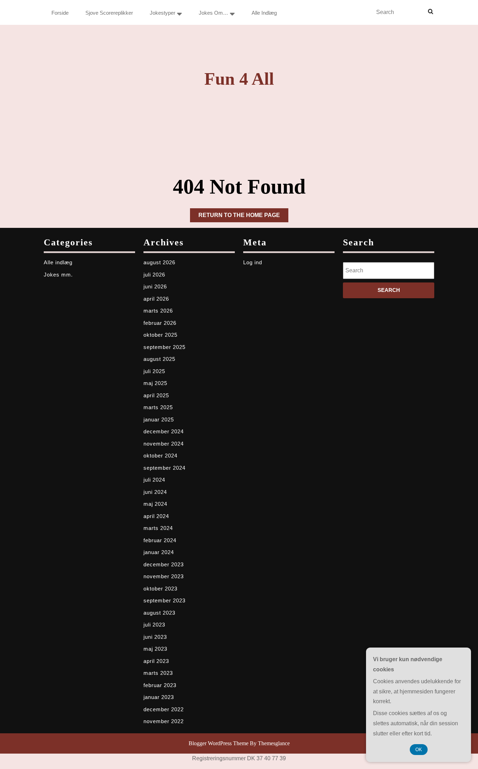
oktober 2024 (160, 456)
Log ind (252, 262)
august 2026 (159, 262)
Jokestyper (162, 13)
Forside (60, 13)
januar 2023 (158, 697)
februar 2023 (159, 685)
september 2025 (164, 347)
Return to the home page (243, 217)
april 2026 (156, 299)
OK (418, 749)
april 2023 (156, 661)
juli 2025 (154, 371)
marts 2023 (158, 673)
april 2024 (156, 516)
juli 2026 (154, 275)
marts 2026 (158, 311)
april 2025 (156, 395)
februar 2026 (159, 323)
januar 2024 (158, 552)
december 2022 (163, 709)
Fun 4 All (239, 79)
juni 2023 (155, 637)
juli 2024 (154, 480)
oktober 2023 (160, 589)
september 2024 (164, 468)
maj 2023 (155, 649)
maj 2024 (155, 504)
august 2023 (159, 613)
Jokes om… (213, 13)
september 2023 (164, 600)
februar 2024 (159, 540)
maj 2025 (155, 383)
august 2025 (159, 359)
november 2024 (163, 444)
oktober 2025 (160, 335)
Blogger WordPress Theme (218, 743)
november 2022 (163, 721)
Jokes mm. (58, 275)
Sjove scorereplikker (109, 13)
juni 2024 (155, 492)
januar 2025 (158, 419)
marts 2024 (158, 528)
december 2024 (163, 431)
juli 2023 (154, 625)
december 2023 (163, 564)
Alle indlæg (264, 13)
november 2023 (163, 576)
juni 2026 (155, 286)
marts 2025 (158, 407)
